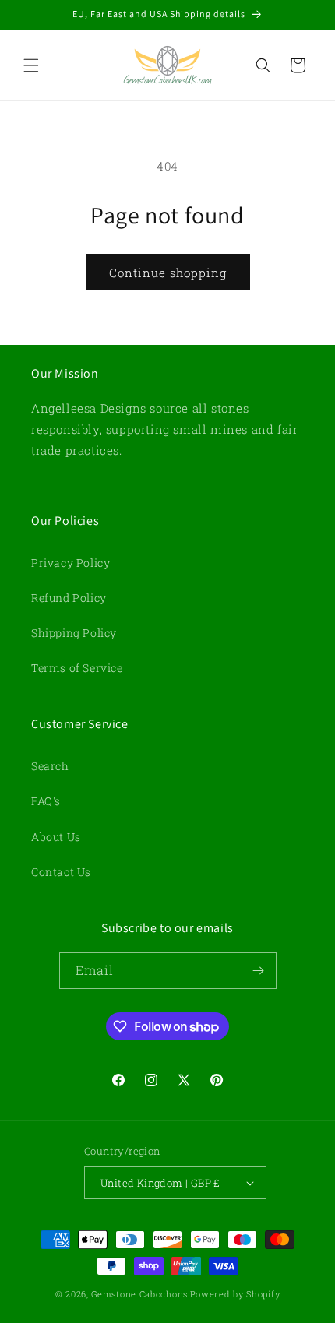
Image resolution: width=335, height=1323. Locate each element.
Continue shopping (168, 272)
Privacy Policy (70, 562)
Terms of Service (77, 667)
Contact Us (61, 871)
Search (50, 765)
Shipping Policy (74, 632)
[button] (31, 65)
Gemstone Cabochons (139, 1294)
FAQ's (46, 800)
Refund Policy (69, 597)
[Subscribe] (259, 970)
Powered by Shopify (235, 1294)
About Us (56, 836)
